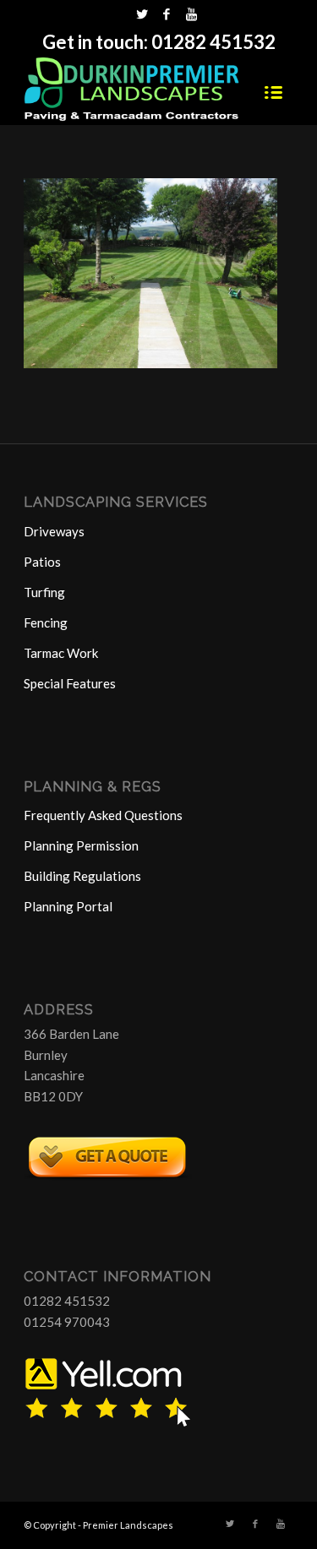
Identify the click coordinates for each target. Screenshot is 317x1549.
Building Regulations (82, 875)
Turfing (44, 592)
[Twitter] (142, 14)
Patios (42, 561)
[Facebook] (166, 14)
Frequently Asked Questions (103, 815)
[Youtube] (191, 14)
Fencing (46, 622)
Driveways (54, 531)
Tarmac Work (61, 652)
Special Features (70, 683)
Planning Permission (81, 845)
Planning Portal (68, 906)
